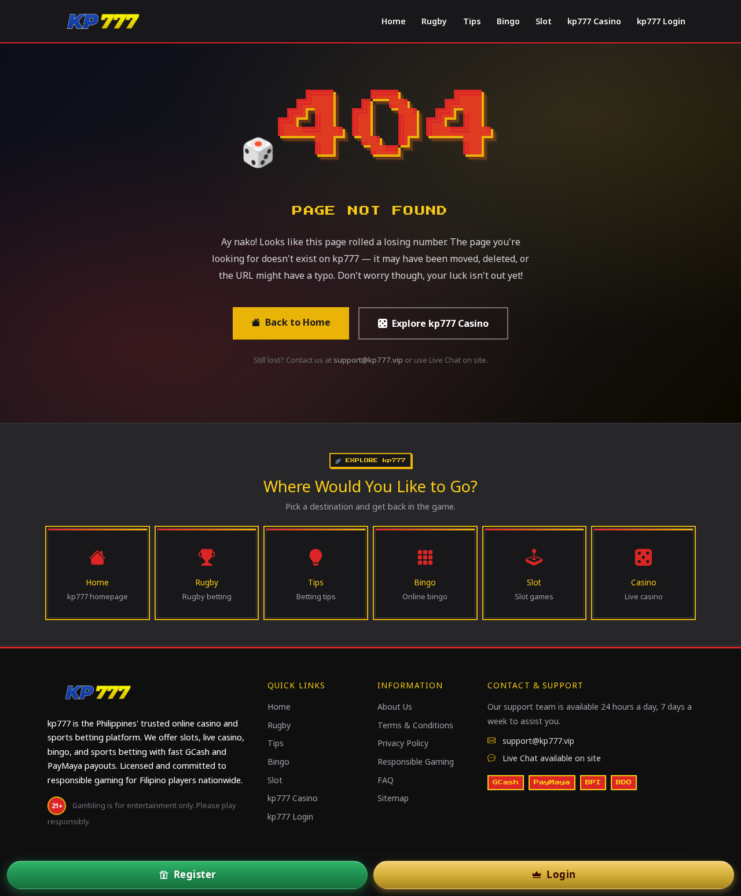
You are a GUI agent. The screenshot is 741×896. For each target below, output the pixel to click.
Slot (543, 21)
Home (393, 21)
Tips (472, 21)
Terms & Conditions (415, 725)
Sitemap (393, 797)
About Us (394, 706)
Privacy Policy (402, 743)
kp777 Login (661, 21)
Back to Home (298, 322)
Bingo (508, 21)
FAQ (385, 780)
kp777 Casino (594, 21)
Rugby (434, 21)
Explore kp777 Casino (440, 323)
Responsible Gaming (415, 761)
